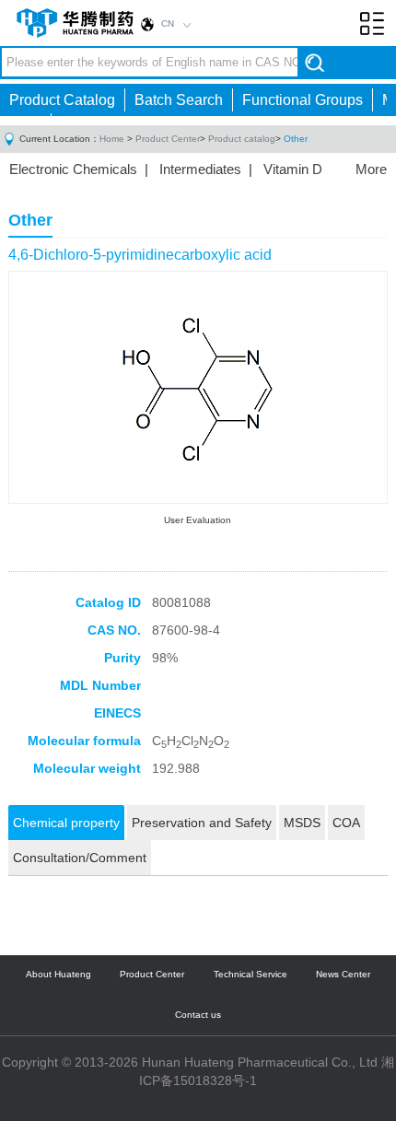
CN (167, 23)
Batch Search (178, 100)
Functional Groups (302, 100)
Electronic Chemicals (73, 169)
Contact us (198, 1015)
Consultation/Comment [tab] (79, 857)
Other (296, 139)
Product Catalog (62, 100)
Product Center (167, 139)
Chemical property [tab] (66, 822)
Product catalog (241, 139)
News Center (343, 974)
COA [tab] (346, 822)
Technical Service (250, 974)
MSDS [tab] (302, 822)
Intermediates (200, 169)
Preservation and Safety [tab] (202, 822)
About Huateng (58, 974)
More (371, 169)
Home (111, 139)
